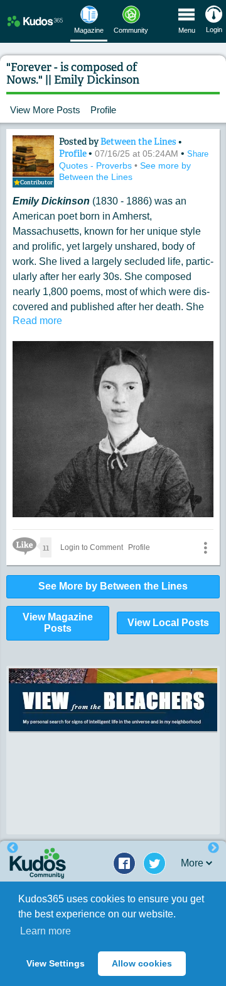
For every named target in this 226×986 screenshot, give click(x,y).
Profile (103, 109)
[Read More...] (113, 699)
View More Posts (45, 109)
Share (197, 154)
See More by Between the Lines (113, 586)
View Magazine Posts (58, 623)
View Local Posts (168, 622)
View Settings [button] (55, 963)
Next (213, 848)
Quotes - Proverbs (96, 165)
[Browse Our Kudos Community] (35, 21)
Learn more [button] (45, 931)
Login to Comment (91, 547)
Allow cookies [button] (142, 963)
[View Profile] (33, 156)
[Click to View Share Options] (205, 547)
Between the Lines (139, 141)
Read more (37, 320)
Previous (12, 848)
